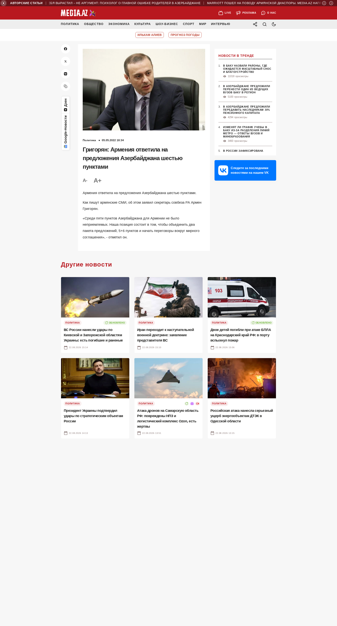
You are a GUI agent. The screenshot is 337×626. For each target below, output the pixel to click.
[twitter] (65, 61)
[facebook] (65, 49)
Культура (142, 24)
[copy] (65, 86)
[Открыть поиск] (264, 24)
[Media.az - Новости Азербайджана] (78, 12)
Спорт (188, 24)
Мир (203, 24)
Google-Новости (65, 129)
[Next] (331, 3)
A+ (97, 180)
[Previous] (324, 3)
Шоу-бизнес (167, 24)
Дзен (65, 102)
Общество (94, 24)
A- (85, 180)
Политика (70, 24)
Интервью (220, 24)
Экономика (119, 24)
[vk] (65, 73)
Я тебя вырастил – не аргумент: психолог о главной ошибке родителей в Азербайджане (109, 3)
